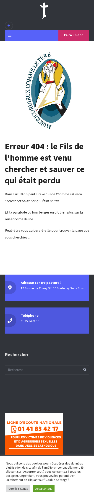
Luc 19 (18, 194)
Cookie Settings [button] (18, 489)
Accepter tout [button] (43, 489)
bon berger (40, 212)
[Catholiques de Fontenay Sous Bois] (44, 10)
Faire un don (74, 35)
